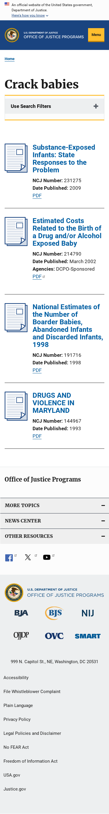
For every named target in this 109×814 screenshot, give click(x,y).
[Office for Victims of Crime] (54, 640)
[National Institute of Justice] (88, 617)
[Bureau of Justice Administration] (21, 617)
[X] (30, 559)
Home (10, 59)
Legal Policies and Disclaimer (32, 733)
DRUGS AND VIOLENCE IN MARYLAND (53, 403)
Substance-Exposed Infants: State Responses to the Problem (64, 158)
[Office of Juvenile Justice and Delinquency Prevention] (21, 641)
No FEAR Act (16, 747)
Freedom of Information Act (30, 761)
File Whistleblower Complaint (31, 691)
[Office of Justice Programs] (12, 35)
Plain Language (18, 705)
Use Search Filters (31, 106)
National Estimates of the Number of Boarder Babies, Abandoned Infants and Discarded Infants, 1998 (68, 326)
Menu (96, 34)
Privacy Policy (17, 719)
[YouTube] (48, 559)
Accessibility (15, 677)
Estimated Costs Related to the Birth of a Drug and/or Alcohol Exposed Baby (67, 232)
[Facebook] (11, 559)
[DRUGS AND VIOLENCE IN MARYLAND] (16, 419)
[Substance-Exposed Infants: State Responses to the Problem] (16, 171)
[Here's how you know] (54, 10)
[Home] (54, 35)
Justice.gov (14, 789)
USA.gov (11, 775)
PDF (37, 195)
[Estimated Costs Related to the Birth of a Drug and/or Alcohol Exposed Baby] (16, 244)
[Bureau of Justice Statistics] (54, 621)
